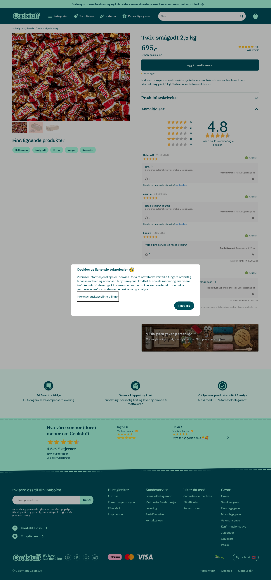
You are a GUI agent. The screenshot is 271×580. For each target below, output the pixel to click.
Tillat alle (184, 306)
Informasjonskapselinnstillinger (98, 296)
